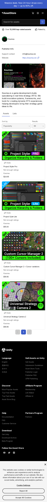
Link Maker (29, 393)
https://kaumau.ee (29, 58)
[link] (17, 332)
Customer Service (9, 423)
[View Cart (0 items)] (33, 13)
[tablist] (23, 113)
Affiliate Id (29, 396)
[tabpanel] (23, 225)
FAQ (3, 420)
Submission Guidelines (34, 365)
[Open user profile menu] (37, 13)
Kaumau (6, 173)
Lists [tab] (15, 113)
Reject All (23, 491)
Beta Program (7, 441)
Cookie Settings (23, 485)
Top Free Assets (8, 393)
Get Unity (5, 434)
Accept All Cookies (24, 498)
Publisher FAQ (31, 375)
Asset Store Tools (32, 369)
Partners (28, 417)
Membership (30, 389)
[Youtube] (4, 452)
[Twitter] (9, 452)
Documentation (8, 417)
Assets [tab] (6, 113)
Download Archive (9, 438)
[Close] (45, 464)
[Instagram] (14, 452)
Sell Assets (29, 362)
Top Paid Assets (8, 396)
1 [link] (23, 332)
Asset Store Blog (8, 399)
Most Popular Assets (10, 389)
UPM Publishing (31, 379)
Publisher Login (31, 372)
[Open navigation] (42, 13)
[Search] (42, 21)
